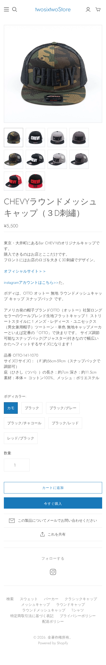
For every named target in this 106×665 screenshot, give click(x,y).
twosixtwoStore (53, 9)
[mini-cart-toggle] (98, 9)
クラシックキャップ (81, 598)
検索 (10, 598)
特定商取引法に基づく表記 (32, 615)
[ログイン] (88, 9)
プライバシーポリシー (78, 615)
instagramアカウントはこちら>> (31, 282)
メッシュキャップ (35, 604)
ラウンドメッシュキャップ (43, 610)
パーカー (51, 598)
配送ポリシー (53, 621)
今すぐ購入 (53, 503)
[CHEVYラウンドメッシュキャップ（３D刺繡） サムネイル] (13, 137)
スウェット (29, 598)
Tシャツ (78, 610)
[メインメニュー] (6, 9)
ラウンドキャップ (70, 604)
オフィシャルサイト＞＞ (25, 271)
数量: (8, 453)
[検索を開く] (14, 9)
